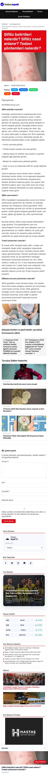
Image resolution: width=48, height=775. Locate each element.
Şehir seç (9, 543)
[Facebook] (5, 563)
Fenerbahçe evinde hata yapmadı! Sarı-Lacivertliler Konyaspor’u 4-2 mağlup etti (22, 655)
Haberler (5, 24)
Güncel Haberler (12, 11)
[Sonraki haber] (41, 578)
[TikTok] (30, 563)
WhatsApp (33, 90)
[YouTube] (24, 563)
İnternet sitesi (7, 500)
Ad (3, 482)
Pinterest (16, 93)
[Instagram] (18, 563)
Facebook (23, 90)
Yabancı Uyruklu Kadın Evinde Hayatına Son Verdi (22, 659)
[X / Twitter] (12, 563)
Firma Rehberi (27, 11)
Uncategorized (15, 24)
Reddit (7, 93)
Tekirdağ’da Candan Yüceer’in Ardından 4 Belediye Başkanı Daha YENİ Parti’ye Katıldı (22, 648)
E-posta (6, 491)
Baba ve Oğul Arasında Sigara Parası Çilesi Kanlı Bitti (23, 652)
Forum (40, 11)
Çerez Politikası (24, 16)
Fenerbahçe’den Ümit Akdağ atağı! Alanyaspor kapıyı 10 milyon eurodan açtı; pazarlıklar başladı (24, 662)
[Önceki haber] (36, 578)
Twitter (14, 90)
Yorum (5, 461)
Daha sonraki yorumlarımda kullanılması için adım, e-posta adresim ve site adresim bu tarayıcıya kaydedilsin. (24, 514)
